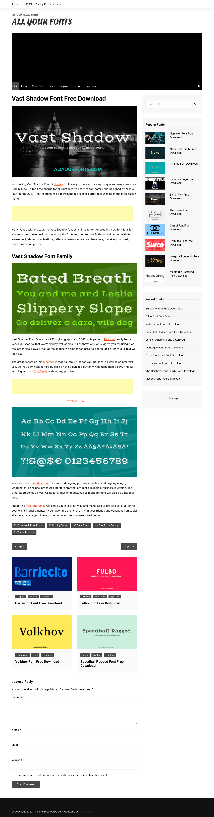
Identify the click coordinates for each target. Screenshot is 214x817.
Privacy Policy (43, 4)
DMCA (29, 4)
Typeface (91, 86)
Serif (35, 655)
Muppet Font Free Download (162, 378)
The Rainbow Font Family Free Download (170, 371)
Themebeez (86, 811)
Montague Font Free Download (164, 347)
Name (16, 729)
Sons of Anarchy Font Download (165, 339)
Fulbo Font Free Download (100, 603)
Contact (58, 4)
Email (16, 744)
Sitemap (172, 398)
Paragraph (22, 655)
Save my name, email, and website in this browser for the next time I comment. (62, 775)
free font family (35, 505)
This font (109, 339)
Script (51, 86)
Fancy (85, 655)
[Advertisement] (107, 56)
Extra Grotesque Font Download (164, 355)
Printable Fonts (25, 532)
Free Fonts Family (108, 525)
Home (24, 86)
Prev (21, 546)
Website (17, 759)
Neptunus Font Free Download (163, 363)
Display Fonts (59, 525)
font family (40, 371)
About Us (17, 4)
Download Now (74, 401)
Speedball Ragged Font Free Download (168, 332)
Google (33, 596)
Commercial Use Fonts (29, 525)
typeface (48, 362)
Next (127, 546)
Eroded (96, 655)
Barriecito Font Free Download (38, 603)
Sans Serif (38, 86)
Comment (18, 697)
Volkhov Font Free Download (37, 662)
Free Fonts (83, 525)
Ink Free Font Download (184, 163)
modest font (41, 483)
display (58, 184)
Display (63, 86)
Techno (76, 86)
